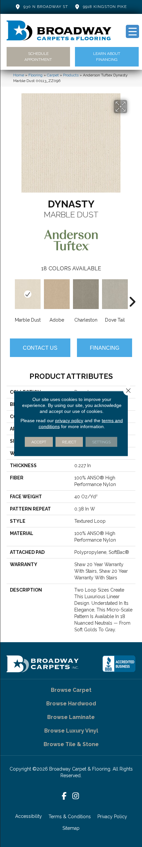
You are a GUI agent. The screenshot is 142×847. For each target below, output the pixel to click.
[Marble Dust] (27, 294)
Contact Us (40, 348)
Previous (10, 292)
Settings (101, 442)
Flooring (35, 75)
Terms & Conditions (70, 816)
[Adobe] (56, 294)
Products (71, 75)
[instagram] (76, 796)
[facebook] (64, 796)
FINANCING (104, 348)
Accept (38, 442)
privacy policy (69, 420)
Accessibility (28, 816)
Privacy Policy (112, 816)
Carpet (53, 75)
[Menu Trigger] (132, 31)
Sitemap (71, 828)
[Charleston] (85, 294)
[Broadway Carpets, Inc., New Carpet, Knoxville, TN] (118, 663)
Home (18, 75)
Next (132, 292)
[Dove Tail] (114, 294)
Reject (69, 442)
